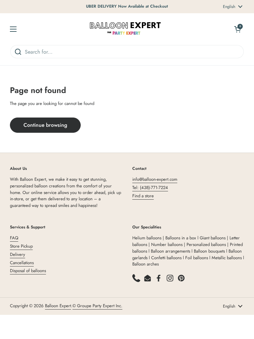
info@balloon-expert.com (154, 179)
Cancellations (22, 263)
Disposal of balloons (28, 270)
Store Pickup (21, 246)
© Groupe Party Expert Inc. (97, 306)
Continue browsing (45, 125)
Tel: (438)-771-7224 (150, 187)
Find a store (143, 196)
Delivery (17, 254)
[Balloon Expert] (125, 29)
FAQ (14, 238)
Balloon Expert (58, 306)
